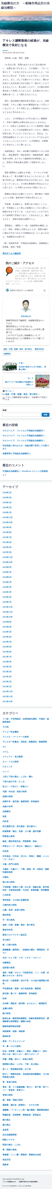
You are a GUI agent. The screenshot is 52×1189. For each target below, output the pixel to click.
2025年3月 (7, 552)
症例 (5, 998)
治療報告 (7, 354)
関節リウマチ (9, 1140)
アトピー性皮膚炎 (11, 732)
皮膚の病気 (8, 1008)
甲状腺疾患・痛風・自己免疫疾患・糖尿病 (22, 988)
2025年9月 (7, 527)
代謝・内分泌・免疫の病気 (15, 791)
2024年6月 (7, 577)
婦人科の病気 (9, 882)
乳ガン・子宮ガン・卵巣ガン (16, 786)
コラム (6, 752)
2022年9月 (7, 647)
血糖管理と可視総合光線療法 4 (16, 453)
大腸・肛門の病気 (11, 864)
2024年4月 (7, 587)
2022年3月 (7, 677)
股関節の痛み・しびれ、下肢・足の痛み (21, 1064)
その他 (6, 727)
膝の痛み (7, 1125)
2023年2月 (7, 642)
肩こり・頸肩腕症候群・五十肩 (17, 1069)
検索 (5, 410)
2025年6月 (7, 542)
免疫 (5, 816)
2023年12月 (8, 607)
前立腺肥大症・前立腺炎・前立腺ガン (20, 826)
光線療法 (7, 811)
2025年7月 (7, 537)
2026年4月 (7, 497)
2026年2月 (7, 507)
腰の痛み (7, 1120)
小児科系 (7, 895)
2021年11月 (8, 696)
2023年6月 (7, 627)
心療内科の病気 (10, 905)
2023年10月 (8, 617)
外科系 (6, 851)
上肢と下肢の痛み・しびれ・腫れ (18, 777)
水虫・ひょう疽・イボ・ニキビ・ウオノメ (22, 958)
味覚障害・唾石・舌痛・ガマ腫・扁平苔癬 (22, 831)
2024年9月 (7, 567)
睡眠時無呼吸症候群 (12, 1026)
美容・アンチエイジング (14, 1041)
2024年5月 (7, 582)
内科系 (6, 821)
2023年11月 (8, 612)
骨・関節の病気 (10, 1150)
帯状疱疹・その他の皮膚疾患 (16, 900)
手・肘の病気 (9, 920)
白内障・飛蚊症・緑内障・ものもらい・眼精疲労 (25, 1003)
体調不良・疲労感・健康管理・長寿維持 (21, 801)
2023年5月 (7, 632)
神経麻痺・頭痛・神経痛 (14, 1031)
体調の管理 (8, 796)
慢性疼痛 (7, 915)
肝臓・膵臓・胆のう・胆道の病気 (18, 1059)
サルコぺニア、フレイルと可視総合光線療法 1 (23, 440)
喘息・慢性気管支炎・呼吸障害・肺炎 (20, 841)
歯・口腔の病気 (10, 945)
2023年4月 (7, 637)
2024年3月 (7, 592)
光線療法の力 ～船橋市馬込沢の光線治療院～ (23, 1182)
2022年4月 (7, 672)
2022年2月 (7, 681)
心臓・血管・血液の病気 (14, 910)
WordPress (13, 1186)
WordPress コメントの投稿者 (35, 471)
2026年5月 (7, 492)
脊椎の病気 (8, 1095)
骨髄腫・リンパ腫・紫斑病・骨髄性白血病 (22, 1155)
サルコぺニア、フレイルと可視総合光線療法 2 (23, 436)
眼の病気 (7, 1013)
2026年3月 (7, 502)
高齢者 (6, 1165)
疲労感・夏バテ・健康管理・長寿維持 (20, 993)
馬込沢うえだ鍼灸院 (12, 253)
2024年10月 (8, 562)
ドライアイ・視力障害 (13, 757)
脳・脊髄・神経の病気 (13, 1100)
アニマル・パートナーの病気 (16, 737)
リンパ (6, 772)
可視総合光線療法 (11, 471)
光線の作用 (8, 806)
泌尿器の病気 (9, 968)
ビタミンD (7, 767)
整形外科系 (39, 349)
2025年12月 (8, 517)
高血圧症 (7, 1160)
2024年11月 (8, 557)
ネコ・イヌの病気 (11, 762)
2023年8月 (7, 622)
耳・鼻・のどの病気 (12, 1046)
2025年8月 (7, 532)
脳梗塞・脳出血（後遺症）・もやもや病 (21, 1105)
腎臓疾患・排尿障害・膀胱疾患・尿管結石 (22, 1115)
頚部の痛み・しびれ (12, 1145)
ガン (5, 747)
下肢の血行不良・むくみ (14, 781)
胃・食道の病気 (10, 1082)
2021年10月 (8, 701)
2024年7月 (7, 572)
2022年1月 (7, 686)
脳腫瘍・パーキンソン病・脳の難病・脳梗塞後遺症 (26, 1110)
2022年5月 (7, 667)
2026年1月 (7, 512)
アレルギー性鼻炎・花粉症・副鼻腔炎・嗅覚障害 (25, 742)
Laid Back (27, 1186)
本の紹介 (7, 940)
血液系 (6, 1130)
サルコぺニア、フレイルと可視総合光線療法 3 (23, 431)
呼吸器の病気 (9, 836)
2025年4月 (7, 547)
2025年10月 (8, 522)
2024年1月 (7, 602)
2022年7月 (7, 657)
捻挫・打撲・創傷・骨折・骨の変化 (18, 349)
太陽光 (6, 877)
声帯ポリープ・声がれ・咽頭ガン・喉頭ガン (23, 846)
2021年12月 (8, 691)
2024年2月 (7, 597)
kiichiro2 (5, 50)
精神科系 (7, 1036)
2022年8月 (7, 652)
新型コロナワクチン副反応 (15, 935)
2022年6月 (7, 662)
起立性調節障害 (10, 1135)
